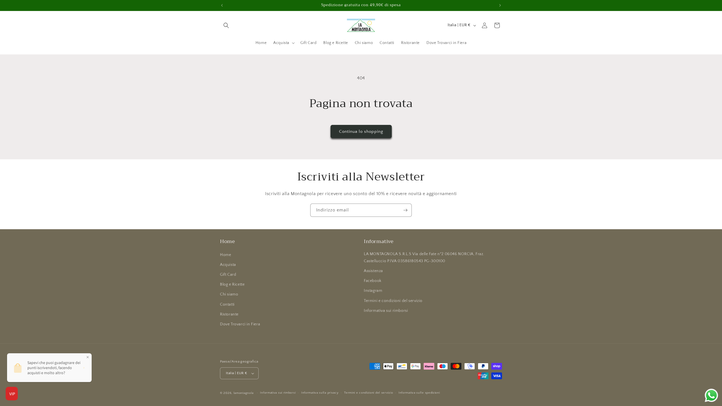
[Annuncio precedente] (222, 5)
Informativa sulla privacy (320, 392)
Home (225, 255)
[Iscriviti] (405, 210)
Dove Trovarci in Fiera (240, 324)
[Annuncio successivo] (500, 5)
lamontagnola (244, 393)
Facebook (373, 281)
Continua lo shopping (361, 131)
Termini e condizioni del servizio (393, 301)
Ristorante (229, 314)
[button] (226, 25)
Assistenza (373, 271)
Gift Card (228, 274)
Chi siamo (229, 294)
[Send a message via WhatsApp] (711, 395)
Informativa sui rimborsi (386, 310)
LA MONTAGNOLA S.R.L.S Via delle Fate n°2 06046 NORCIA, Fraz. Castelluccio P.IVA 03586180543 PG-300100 (424, 257)
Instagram (373, 290)
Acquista (228, 264)
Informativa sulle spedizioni (419, 392)
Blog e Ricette (232, 284)
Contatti (227, 304)
